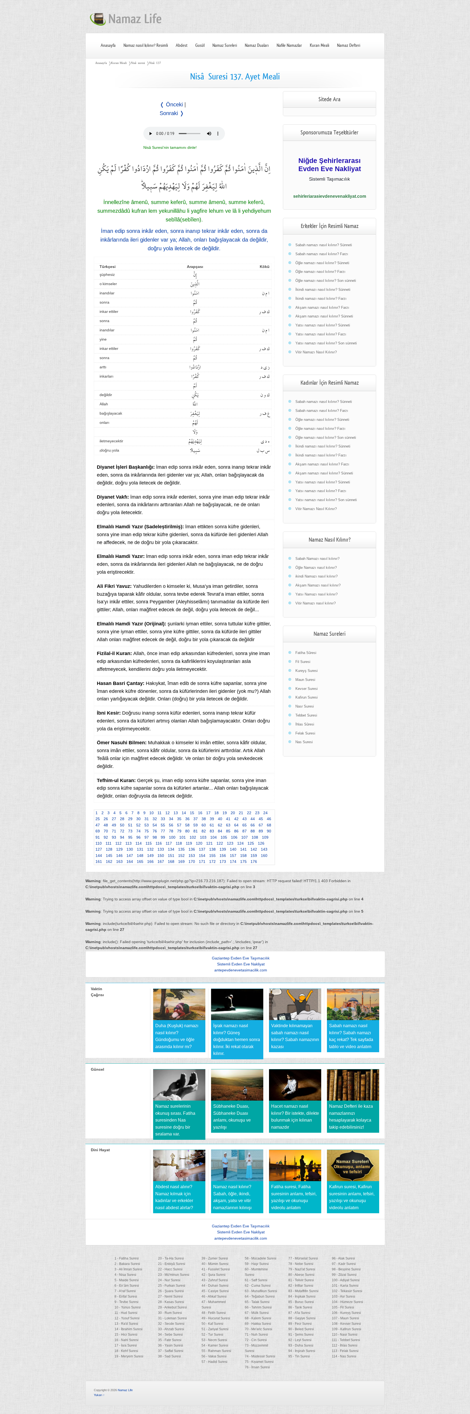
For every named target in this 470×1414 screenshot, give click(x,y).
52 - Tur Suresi (212, 1334)
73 (130, 831)
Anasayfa (108, 45)
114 (138, 843)
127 (98, 849)
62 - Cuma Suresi (258, 1286)
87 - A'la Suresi (299, 1313)
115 (149, 843)
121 (209, 843)
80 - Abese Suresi (301, 1275)
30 (138, 819)
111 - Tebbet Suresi (346, 1340)
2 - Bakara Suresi (127, 1264)
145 (109, 855)
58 (187, 825)
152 (181, 855)
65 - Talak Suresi (257, 1302)
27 (114, 819)
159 (254, 855)
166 (150, 861)
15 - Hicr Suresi (126, 1334)
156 (222, 855)
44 (253, 819)
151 (171, 855)
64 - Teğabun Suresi (260, 1296)
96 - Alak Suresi (343, 1258)
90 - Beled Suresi (301, 1329)
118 (179, 843)
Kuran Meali (319, 45)
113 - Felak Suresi (345, 1351)
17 (208, 813)
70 (106, 831)
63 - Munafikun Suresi (261, 1291)
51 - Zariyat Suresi (215, 1329)
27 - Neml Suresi (170, 1296)
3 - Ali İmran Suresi (128, 1269)
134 (171, 849)
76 (155, 831)
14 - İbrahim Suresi (129, 1329)
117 (169, 843)
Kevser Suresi (306, 689)
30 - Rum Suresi (170, 1313)
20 (233, 813)
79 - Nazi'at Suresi (301, 1269)
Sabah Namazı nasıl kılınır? (317, 559)
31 (146, 819)
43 (244, 819)
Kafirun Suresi (306, 697)
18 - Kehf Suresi (126, 1351)
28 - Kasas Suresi (171, 1302)
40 (220, 819)
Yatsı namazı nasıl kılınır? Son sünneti (326, 343)
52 (138, 825)
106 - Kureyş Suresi (346, 1313)
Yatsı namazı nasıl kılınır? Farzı (320, 334)
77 (163, 831)
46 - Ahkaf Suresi (214, 1296)
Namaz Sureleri (224, 45)
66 (253, 825)
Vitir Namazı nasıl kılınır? (315, 603)
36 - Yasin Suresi (170, 1345)
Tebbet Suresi (306, 715)
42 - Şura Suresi (213, 1275)
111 (109, 843)
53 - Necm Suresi (214, 1340)
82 (204, 831)
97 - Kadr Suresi (344, 1264)
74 (138, 831)
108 (255, 837)
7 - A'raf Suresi (125, 1291)
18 (216, 813)
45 (261, 819)
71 (114, 831)
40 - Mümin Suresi (215, 1264)
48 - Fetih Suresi (214, 1313)
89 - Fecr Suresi (300, 1324)
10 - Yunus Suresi (128, 1307)
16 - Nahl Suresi (126, 1340)
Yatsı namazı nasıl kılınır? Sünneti (322, 325)
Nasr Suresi (304, 706)
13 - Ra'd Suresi (126, 1324)
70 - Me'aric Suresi (258, 1329)
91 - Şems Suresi (301, 1334)
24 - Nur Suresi (169, 1280)
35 (179, 819)
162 (109, 861)
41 (228, 819)
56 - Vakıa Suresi (214, 1356)
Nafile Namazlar (289, 45)
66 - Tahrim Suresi (258, 1307)
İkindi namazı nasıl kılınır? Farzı (321, 299)
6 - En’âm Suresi (127, 1286)
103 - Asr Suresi (343, 1296)
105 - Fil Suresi (343, 1307)
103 (203, 837)
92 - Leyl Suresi (299, 1340)
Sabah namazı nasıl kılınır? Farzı (321, 254)
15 (192, 813)
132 (150, 849)
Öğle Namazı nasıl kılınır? (316, 568)
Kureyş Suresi (306, 671)
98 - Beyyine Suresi (346, 1269)
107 (244, 837)
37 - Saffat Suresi (170, 1351)
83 (212, 831)
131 (140, 849)
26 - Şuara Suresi (171, 1291)
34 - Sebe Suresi (170, 1334)
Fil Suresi (302, 662)
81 (195, 831)
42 (236, 819)
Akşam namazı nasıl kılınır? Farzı (322, 307)
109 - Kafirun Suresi (346, 1329)
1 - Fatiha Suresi (127, 1258)
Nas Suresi (304, 742)
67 (261, 825)
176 (254, 861)
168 (171, 861)
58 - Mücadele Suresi (260, 1258)
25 (97, 819)
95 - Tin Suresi (299, 1356)
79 (179, 831)
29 (130, 819)
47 (97, 825)
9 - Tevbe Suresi (126, 1302)
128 (109, 849)
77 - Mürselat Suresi (303, 1258)
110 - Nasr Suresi (344, 1334)
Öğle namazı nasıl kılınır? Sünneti (322, 263)
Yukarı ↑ (99, 1395)
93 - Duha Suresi (300, 1345)
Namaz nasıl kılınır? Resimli (145, 45)
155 (212, 855)
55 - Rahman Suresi (216, 1351)
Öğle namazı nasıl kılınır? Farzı (320, 272)
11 (159, 813)
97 (146, 837)
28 (122, 819)
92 (106, 837)
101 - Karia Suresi (345, 1286)
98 (155, 837)
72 (122, 831)
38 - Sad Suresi (169, 1356)
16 (200, 813)
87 (244, 831)
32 (155, 819)
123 (230, 843)
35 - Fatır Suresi (169, 1340)
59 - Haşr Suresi (257, 1264)
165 (140, 861)
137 (202, 849)
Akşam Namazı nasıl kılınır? (318, 585)
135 (181, 849)
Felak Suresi (305, 733)
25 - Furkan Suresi (171, 1286)
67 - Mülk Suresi (257, 1313)
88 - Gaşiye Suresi (302, 1318)
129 (119, 849)
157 (233, 855)
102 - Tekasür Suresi (347, 1291)
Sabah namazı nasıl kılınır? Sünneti (323, 245)
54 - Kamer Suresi (215, 1345)
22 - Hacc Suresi (170, 1269)
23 (257, 813)
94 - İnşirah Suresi (301, 1351)
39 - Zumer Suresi (215, 1258)
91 (97, 837)
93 (114, 837)
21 (241, 813)
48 (106, 825)
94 (122, 837)
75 (146, 831)
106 (234, 837)
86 (236, 831)
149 (150, 855)
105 (224, 837)
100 (172, 837)
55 (163, 825)
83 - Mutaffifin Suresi (303, 1291)
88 (253, 831)
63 (228, 825)
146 (119, 855)
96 (138, 837)
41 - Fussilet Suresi (216, 1269)
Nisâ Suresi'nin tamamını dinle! (170, 147)
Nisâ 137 (155, 62)
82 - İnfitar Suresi (300, 1286)
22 (249, 813)
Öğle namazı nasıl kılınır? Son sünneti (325, 281)
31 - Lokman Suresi (172, 1318)
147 (129, 855)
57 (179, 825)
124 (240, 843)
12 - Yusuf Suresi (127, 1318)
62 (220, 825)
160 (264, 855)
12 (167, 813)
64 (236, 825)
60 (204, 825)
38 (204, 819)
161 (98, 861)
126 (261, 843)
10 (151, 813)
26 (106, 819)
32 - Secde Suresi (171, 1324)
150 (160, 855)
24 (265, 813)
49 (114, 825)
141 (243, 849)
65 (244, 825)
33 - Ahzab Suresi (171, 1329)
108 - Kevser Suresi (346, 1324)
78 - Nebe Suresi (300, 1264)
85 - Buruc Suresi (301, 1302)
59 (195, 825)
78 (171, 831)
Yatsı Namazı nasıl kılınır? (316, 594)
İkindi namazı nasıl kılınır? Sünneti (322, 290)
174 (233, 861)
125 (251, 843)
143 (264, 849)
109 (265, 837)
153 (191, 855)
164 (129, 861)
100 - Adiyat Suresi (346, 1280)
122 (220, 843)
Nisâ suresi (138, 62)
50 (122, 825)
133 (160, 849)
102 (193, 837)
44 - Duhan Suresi (215, 1286)
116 (159, 843)
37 (195, 819)
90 (269, 831)
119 (189, 843)
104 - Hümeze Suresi (347, 1302)
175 (243, 861)
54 (155, 825)
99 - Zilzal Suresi (344, 1275)
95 (130, 837)
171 (202, 861)
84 (220, 831)
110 (98, 843)
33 (163, 819)
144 (98, 855)
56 (171, 825)
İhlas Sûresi (304, 724)
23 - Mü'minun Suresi (173, 1275)
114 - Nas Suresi (344, 1356)
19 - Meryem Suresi (129, 1356)
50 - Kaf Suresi (212, 1324)
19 (224, 813)
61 (212, 825)
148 (140, 855)
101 (182, 837)
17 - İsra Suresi (126, 1345)
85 (228, 831)
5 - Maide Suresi (127, 1280)
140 (233, 849)
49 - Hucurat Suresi (216, 1318)
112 (118, 843)
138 (212, 849)
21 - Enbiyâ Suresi (171, 1264)
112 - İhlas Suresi (344, 1345)
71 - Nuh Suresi (256, 1334)
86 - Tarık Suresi (300, 1307)
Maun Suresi (305, 680)
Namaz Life (125, 1390)
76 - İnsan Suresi (257, 1367)
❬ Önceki (171, 104)
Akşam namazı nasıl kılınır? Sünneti (324, 316)
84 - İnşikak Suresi (302, 1296)
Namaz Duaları (257, 45)
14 (184, 813)
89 (261, 831)
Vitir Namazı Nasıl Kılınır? (316, 352)
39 (212, 819)
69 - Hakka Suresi (258, 1324)
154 (202, 855)
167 (160, 861)
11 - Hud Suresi (126, 1313)
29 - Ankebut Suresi (172, 1307)
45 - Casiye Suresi (215, 1291)
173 (222, 861)
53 (146, 825)
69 (97, 831)
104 (213, 837)
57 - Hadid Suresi (214, 1362)
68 (269, 825)
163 (119, 861)
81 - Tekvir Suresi (301, 1280)
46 (269, 819)
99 (163, 837)
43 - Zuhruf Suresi (215, 1280)
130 (129, 849)
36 (187, 819)
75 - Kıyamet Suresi (259, 1362)
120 (199, 843)
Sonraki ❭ (172, 113)
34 (171, 819)
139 (222, 849)
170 (191, 861)
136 (191, 849)
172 (212, 861)
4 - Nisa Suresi (125, 1275)
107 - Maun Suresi (345, 1318)
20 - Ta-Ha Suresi (171, 1258)
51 (130, 825)
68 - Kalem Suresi (258, 1318)
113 (128, 843)
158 (243, 855)
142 (254, 849)
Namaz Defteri (348, 45)
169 (181, 861)
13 (176, 813)
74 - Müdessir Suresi (260, 1356)
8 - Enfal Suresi (126, 1296)
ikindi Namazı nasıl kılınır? (316, 576)
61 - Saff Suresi (256, 1280)
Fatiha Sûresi (305, 653)
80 (187, 831)
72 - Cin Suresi (256, 1340)
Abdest (181, 45)
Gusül (200, 45)
